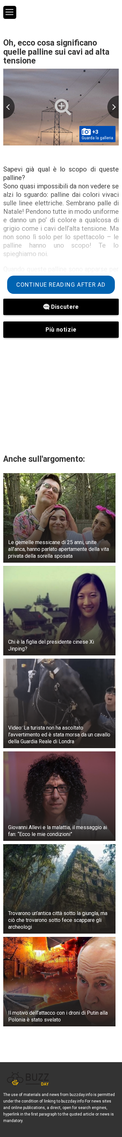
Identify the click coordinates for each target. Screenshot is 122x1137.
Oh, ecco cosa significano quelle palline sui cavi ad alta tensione (56, 51)
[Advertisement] (61, 396)
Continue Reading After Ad (61, 284)
